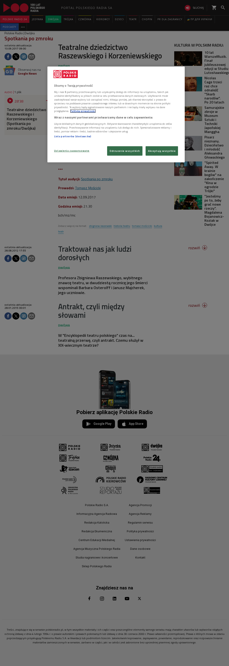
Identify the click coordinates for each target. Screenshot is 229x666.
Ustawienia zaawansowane (71, 151)
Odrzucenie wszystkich (125, 151)
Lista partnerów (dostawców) (72, 136)
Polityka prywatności (83, 111)
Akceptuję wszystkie (162, 151)
